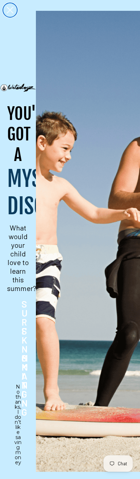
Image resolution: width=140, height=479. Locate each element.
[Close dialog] (10, 10)
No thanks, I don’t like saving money (18, 391)
